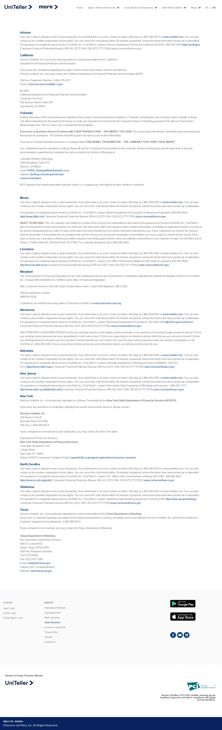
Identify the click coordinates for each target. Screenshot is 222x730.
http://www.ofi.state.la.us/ (33, 265)
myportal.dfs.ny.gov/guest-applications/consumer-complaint (103, 457)
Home (80, 7)
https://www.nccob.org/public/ (36, 480)
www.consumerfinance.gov (151, 216)
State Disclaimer (52, 622)
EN (213, 7)
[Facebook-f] (173, 635)
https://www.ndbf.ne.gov (39, 366)
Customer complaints (54, 627)
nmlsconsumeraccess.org (107, 303)
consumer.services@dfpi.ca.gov (45, 84)
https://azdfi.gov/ (191, 44)
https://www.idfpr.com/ (32, 216)
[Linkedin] (186, 635)
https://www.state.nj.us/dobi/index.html (41, 389)
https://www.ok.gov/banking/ (180, 499)
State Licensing (51, 617)
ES (206, 7)
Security (48, 637)
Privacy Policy (51, 632)
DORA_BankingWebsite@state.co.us (48, 170)
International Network (54, 607)
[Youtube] (180, 635)
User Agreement (52, 612)
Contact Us (49, 642)
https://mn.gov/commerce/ (179, 322)
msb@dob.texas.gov (39, 563)
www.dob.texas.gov (41, 571)
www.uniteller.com (173, 37)
